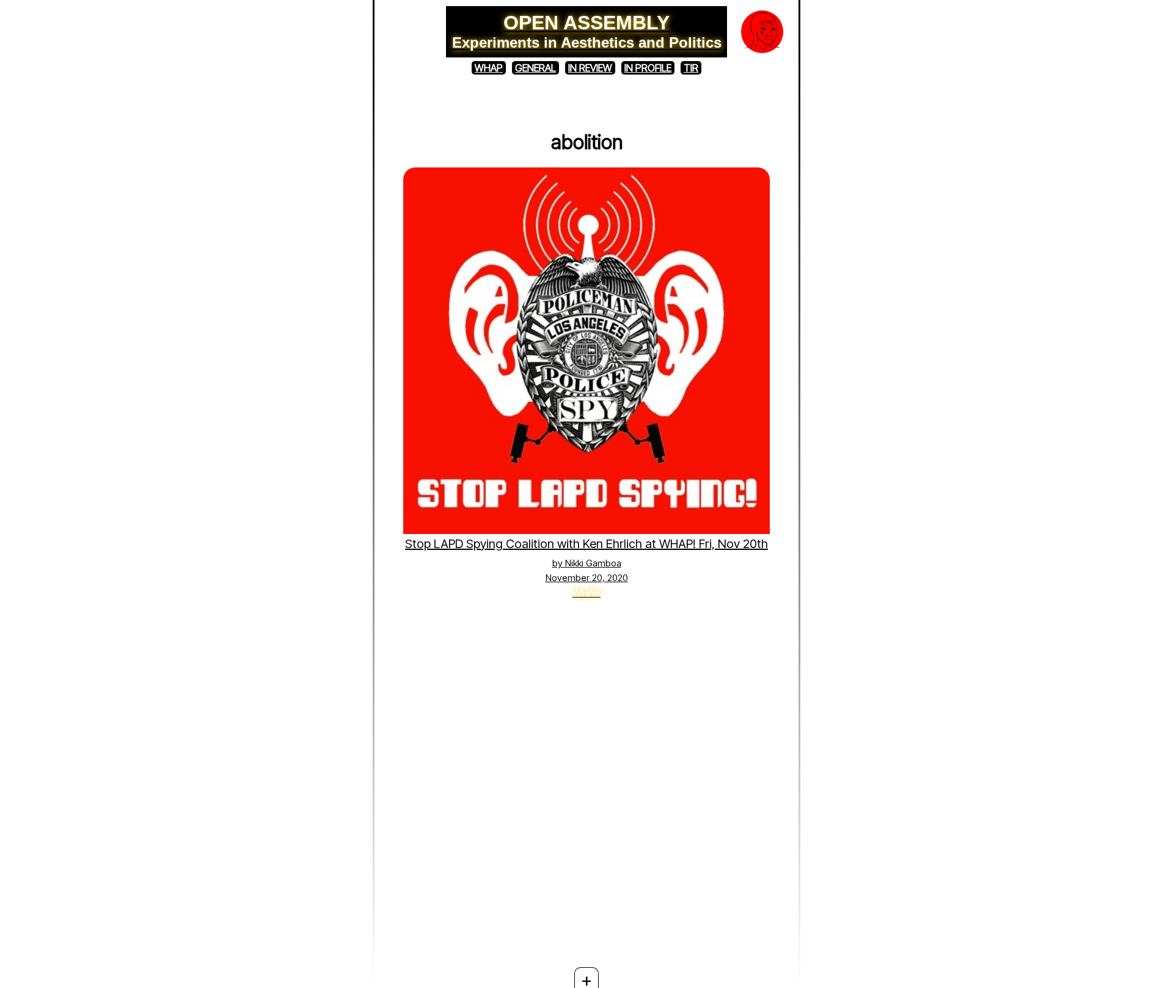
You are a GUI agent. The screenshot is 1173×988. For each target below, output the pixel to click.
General (535, 68)
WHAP (489, 68)
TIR (691, 68)
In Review (590, 68)
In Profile (647, 68)
